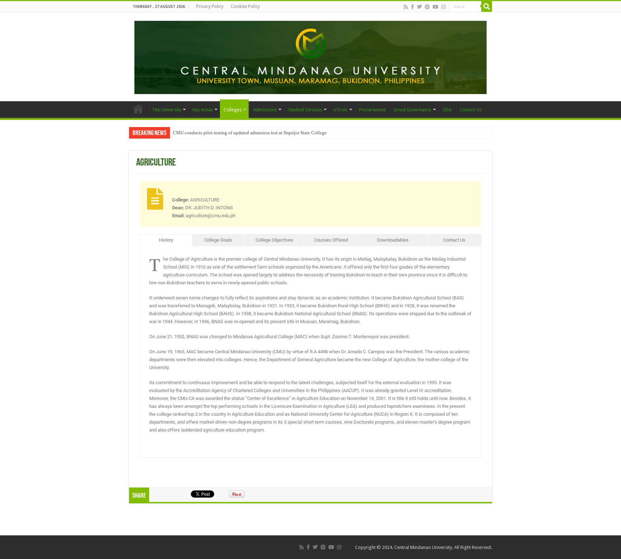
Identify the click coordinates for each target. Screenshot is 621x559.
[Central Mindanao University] (310, 56)
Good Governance (412, 109)
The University (166, 109)
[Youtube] (435, 7)
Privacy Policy (210, 6)
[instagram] (443, 7)
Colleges (233, 109)
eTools (341, 109)
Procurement (372, 109)
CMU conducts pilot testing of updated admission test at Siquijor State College (250, 132)
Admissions (265, 109)
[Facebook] (412, 7)
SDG (447, 109)
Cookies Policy (245, 6)
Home (138, 108)
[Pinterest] (427, 7)
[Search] (486, 6)
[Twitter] (419, 7)
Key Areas (203, 109)
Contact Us (471, 109)
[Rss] (406, 7)
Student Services (305, 109)
